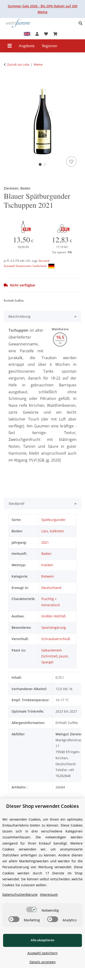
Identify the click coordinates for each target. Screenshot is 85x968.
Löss (44, 531)
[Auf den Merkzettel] (71, 161)
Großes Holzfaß (53, 616)
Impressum (49, 894)
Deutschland (51, 587)
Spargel (47, 662)
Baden (46, 553)
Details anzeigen (43, 962)
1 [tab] (40, 164)
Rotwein (47, 576)
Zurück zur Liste (18, 64)
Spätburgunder (53, 519)
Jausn (63, 656)
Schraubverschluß (55, 639)
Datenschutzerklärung (20, 894)
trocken (47, 565)
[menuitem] (26, 45)
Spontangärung (53, 627)
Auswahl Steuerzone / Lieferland (25, 266)
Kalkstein (57, 531)
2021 (45, 542)
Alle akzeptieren (42, 940)
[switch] (31, 909)
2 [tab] (44, 164)
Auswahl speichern (42, 953)
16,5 (60, 337)
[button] (82, 23)
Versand (43, 261)
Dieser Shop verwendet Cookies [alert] (42, 806)
